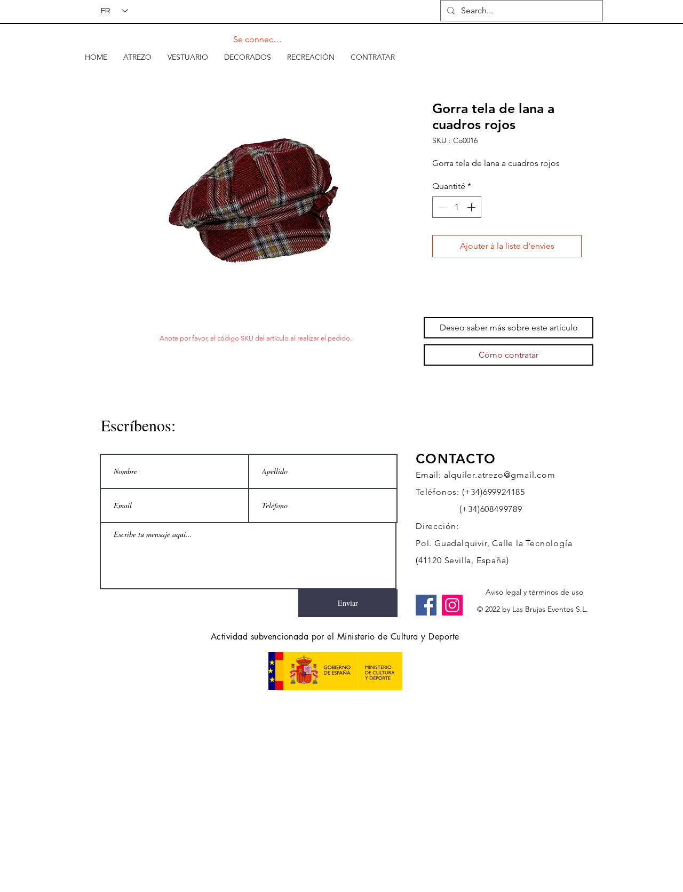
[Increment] (472, 207)
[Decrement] (441, 207)
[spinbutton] (457, 207)
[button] (137, 57)
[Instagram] (452, 605)
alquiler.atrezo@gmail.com (499, 475)
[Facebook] (426, 605)
